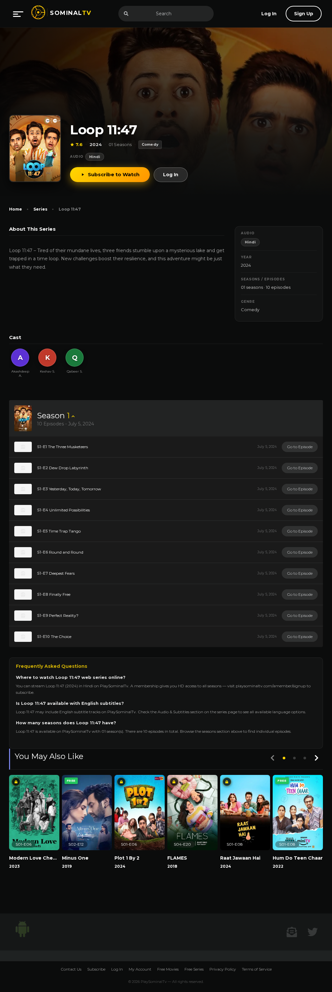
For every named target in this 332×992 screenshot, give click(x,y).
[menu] (18, 13)
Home (15, 209)
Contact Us (71, 969)
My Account (140, 969)
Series (40, 209)
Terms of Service (257, 969)
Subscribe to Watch (113, 174)
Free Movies (168, 969)
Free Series (194, 969)
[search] (126, 13)
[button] (284, 758)
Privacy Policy (222, 969)
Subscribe (96, 969)
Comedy (250, 309)
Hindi (94, 156)
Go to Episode (300, 446)
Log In (170, 175)
